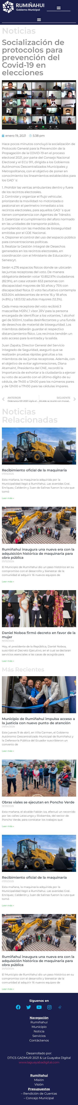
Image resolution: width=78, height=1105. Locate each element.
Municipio (39, 1027)
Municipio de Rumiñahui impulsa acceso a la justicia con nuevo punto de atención (38, 721)
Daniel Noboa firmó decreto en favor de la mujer (39, 635)
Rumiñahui (39, 1022)
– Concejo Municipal (39, 1098)
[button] (58, 8)
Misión (39, 1080)
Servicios (39, 1036)
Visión (39, 1084)
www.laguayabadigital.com (39, 1062)
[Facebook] (18, 1007)
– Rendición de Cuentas (39, 1093)
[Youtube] (39, 1007)
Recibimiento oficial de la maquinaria (34, 470)
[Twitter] (28, 1007)
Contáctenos (39, 1040)
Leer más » (8, 498)
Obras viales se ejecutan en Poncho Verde (38, 802)
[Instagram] (49, 1007)
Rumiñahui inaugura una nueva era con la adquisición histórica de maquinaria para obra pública (38, 553)
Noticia (39, 1031)
